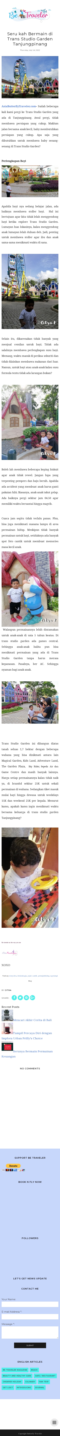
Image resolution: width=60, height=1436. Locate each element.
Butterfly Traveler (34, 1434)
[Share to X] (20, 997)
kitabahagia (22, 976)
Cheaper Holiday (12, 1382)
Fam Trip (44, 1382)
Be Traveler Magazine (15, 1370)
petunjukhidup (43, 976)
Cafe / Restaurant (45, 1376)
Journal (39, 1388)
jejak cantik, (33, 976)
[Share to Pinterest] (26, 997)
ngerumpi (54, 976)
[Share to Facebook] (14, 997)
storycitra (13, 976)
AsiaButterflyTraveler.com (19, 106)
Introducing (24, 1388)
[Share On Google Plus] (32, 997)
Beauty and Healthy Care (17, 1376)
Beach (34, 1370)
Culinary (30, 1382)
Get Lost (8, 1388)
